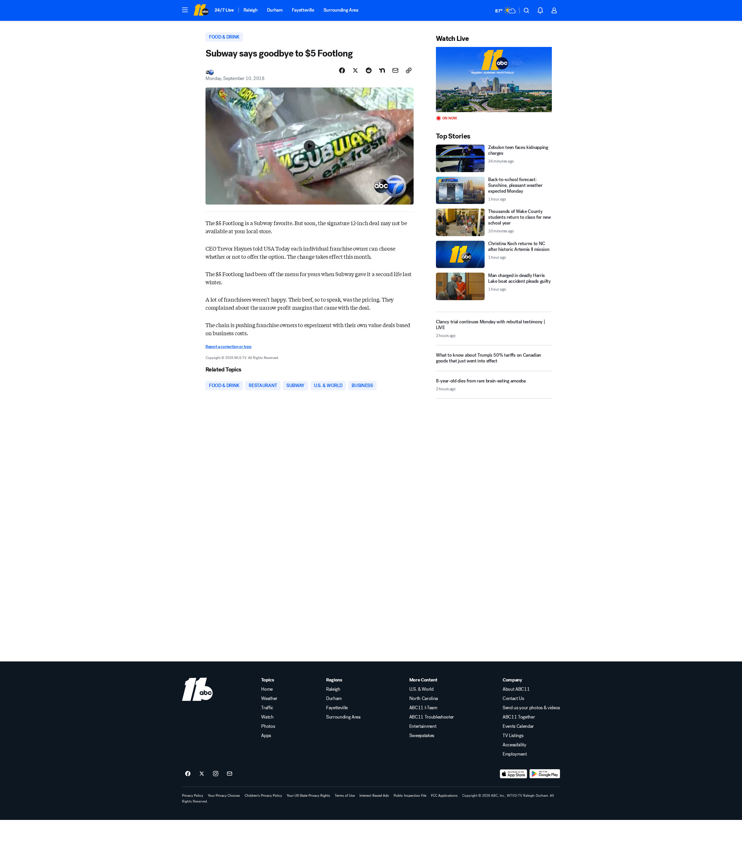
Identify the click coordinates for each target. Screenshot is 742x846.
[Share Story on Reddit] (369, 70)
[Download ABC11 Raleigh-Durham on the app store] (514, 773)
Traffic (267, 707)
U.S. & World (421, 689)
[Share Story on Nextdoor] (382, 70)
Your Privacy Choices (224, 795)
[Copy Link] (409, 70)
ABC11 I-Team (423, 707)
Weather (269, 698)
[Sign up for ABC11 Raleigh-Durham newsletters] (229, 774)
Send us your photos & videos (531, 707)
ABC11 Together (519, 717)
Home (267, 689)
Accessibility (514, 745)
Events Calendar (518, 726)
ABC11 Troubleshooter (431, 717)
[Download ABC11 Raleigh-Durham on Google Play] (545, 773)
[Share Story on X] (355, 70)
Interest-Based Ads (374, 795)
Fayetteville (303, 10)
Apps (266, 735)
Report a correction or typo (228, 346)
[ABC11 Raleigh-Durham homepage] (201, 10)
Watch (267, 717)
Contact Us (513, 698)
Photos (268, 726)
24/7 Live (224, 10)
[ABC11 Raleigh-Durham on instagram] (215, 774)
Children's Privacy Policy (263, 795)
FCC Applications (444, 795)
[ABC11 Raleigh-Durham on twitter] (202, 774)
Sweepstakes (421, 735)
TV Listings (513, 735)
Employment (515, 754)
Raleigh (250, 10)
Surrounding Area (340, 10)
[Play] (494, 79)
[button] (185, 10)
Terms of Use (345, 795)
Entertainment (423, 726)
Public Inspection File (410, 795)
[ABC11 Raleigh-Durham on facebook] (188, 774)
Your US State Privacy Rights (308, 795)
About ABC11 (516, 689)
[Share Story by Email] (395, 70)
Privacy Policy (192, 795)
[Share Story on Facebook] (342, 70)
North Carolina (423, 698)
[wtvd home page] (197, 689)
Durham (275, 10)
